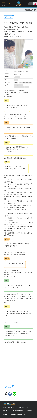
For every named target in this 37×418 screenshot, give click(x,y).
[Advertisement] (18, 363)
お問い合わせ (6, 411)
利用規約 (29, 411)
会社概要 (5, 414)
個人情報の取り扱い (18, 411)
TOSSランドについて (8, 407)
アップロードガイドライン (24, 407)
